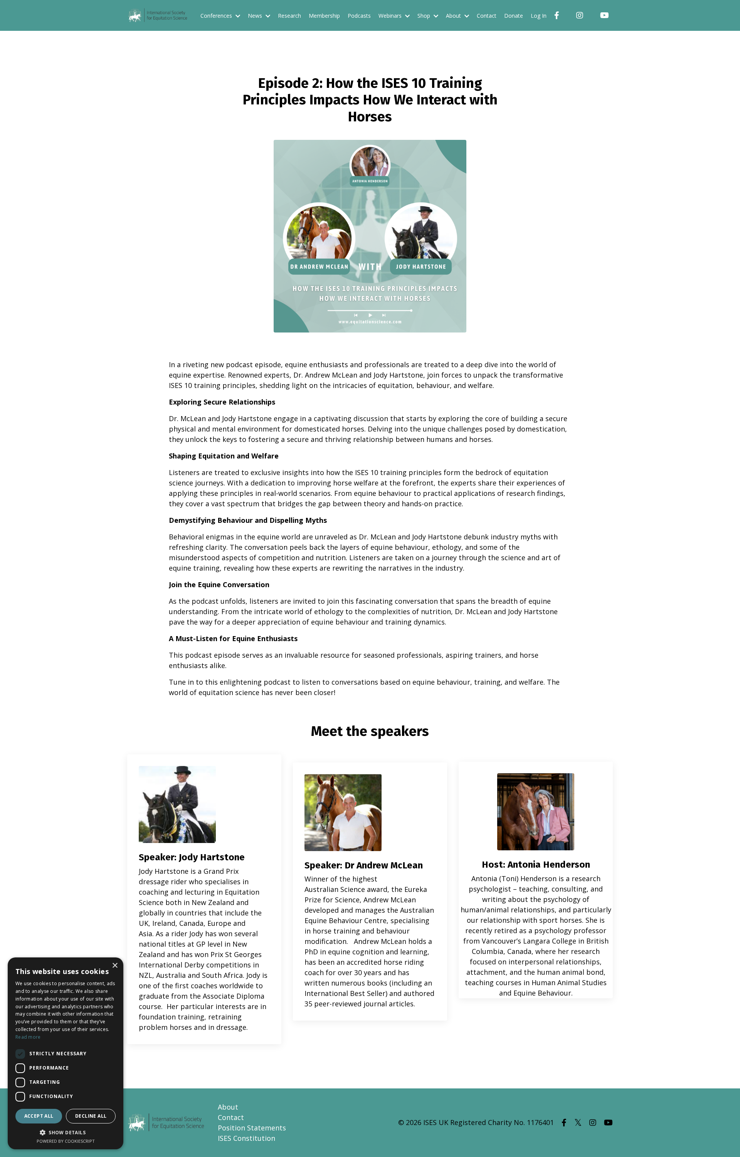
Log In (539, 15)
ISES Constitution (246, 1138)
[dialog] (65, 1053)
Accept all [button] (39, 1116)
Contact (486, 15)
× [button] (115, 966)
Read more (28, 1037)
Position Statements (252, 1127)
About (228, 1107)
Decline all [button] (90, 1116)
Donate (513, 15)
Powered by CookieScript (66, 1141)
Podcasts (359, 15)
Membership (324, 15)
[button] (65, 1132)
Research (289, 15)
